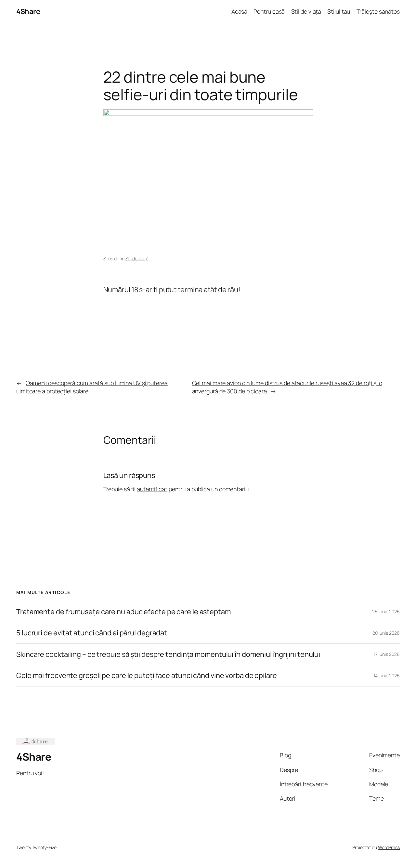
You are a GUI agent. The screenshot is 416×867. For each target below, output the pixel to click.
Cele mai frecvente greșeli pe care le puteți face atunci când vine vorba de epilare (146, 675)
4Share (28, 11)
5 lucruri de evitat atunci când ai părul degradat (91, 633)
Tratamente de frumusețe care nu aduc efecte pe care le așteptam (123, 612)
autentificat (152, 489)
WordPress (389, 847)
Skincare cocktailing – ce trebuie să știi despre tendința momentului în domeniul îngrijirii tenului (168, 654)
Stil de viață (137, 258)
